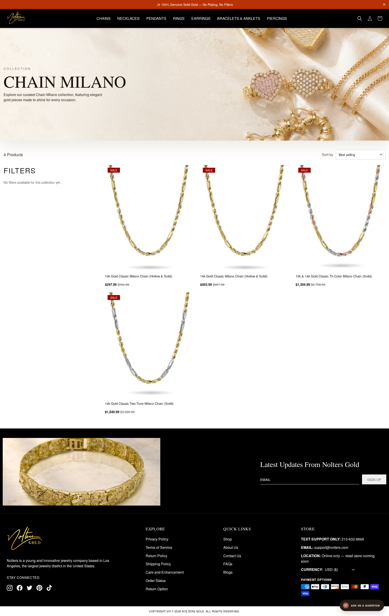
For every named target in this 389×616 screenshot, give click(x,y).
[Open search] (359, 18)
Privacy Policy (157, 539)
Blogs (228, 572)
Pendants (156, 18)
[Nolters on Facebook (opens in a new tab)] (20, 588)
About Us (230, 547)
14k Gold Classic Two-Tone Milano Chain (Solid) (139, 403)
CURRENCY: (312, 569)
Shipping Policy (158, 564)
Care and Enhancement (165, 572)
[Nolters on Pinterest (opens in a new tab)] (39, 588)
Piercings (277, 18)
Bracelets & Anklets (238, 18)
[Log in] (370, 18)
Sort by (327, 154)
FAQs (227, 564)
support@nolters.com (331, 547)
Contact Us (232, 555)
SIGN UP (374, 479)
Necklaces (128, 18)
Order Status (156, 580)
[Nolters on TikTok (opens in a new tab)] (49, 588)
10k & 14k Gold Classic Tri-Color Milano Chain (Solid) (334, 276)
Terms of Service (159, 547)
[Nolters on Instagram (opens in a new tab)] (10, 588)
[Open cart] (380, 18)
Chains (104, 18)
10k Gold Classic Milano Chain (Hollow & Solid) (138, 276)
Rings (179, 18)
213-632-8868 (353, 539)
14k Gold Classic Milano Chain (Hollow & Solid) (233, 276)
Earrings (200, 18)
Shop (227, 539)
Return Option (157, 588)
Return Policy (156, 555)
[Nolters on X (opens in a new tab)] (29, 588)
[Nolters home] (16, 17)
